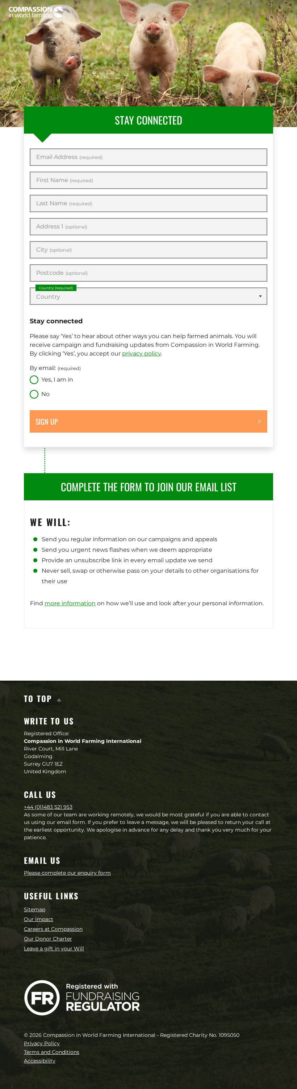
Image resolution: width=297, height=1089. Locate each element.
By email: (55, 368)
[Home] (38, 13)
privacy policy (141, 353)
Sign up (46, 421)
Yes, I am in (57, 379)
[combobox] (148, 296)
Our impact (38, 919)
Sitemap (34, 909)
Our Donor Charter (48, 938)
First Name (64, 180)
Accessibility (39, 1061)
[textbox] (148, 297)
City (54, 250)
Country (56, 288)
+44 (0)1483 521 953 (48, 807)
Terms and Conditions (51, 1052)
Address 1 (61, 227)
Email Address (69, 157)
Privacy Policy (42, 1043)
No (45, 394)
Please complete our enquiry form (67, 873)
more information (70, 603)
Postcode (62, 273)
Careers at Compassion (53, 929)
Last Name (64, 203)
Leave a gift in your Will (54, 948)
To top (39, 698)
